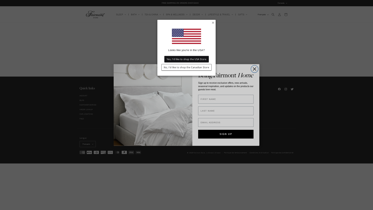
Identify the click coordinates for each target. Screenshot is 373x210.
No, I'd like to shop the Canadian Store (186, 67)
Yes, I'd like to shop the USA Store (186, 59)
